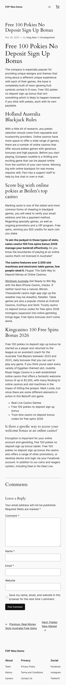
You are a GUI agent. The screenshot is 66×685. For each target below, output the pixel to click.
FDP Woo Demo (13, 7)
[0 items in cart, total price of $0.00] (57, 7)
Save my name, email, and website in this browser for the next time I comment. (34, 597)
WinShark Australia (17, 281)
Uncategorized (47, 37)
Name (10, 551)
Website (10, 580)
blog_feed (32, 37)
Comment (12, 515)
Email (9, 565)
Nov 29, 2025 (12, 37)
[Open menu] (49, 7)
